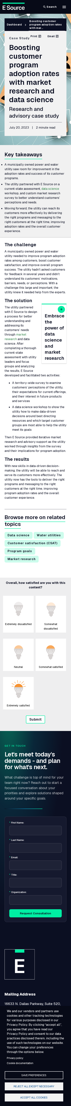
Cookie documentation (20, 1063)
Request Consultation (35, 913)
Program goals (20, 551)
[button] (64, 7)
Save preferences (33, 1075)
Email (51, 36)
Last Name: (16, 840)
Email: (13, 857)
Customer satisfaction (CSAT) (33, 543)
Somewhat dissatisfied (51, 626)
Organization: (18, 892)
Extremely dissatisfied (18, 624)
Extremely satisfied (18, 705)
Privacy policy (15, 1058)
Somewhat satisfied (51, 667)
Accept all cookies (34, 1097)
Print (33, 36)
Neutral (18, 667)
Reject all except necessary (34, 1086)
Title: (13, 874)
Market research (22, 559)
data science (50, 189)
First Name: (16, 822)
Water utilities (49, 535)
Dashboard (14, 24)
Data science (19, 535)
